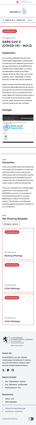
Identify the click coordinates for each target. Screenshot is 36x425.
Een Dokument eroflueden (16, 384)
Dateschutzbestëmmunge (15, 408)
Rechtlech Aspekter (14, 411)
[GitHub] (13, 371)
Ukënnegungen (11, 401)
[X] (3, 371)
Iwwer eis (9, 398)
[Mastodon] (8, 371)
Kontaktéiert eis (13, 387)
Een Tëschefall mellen (15, 381)
